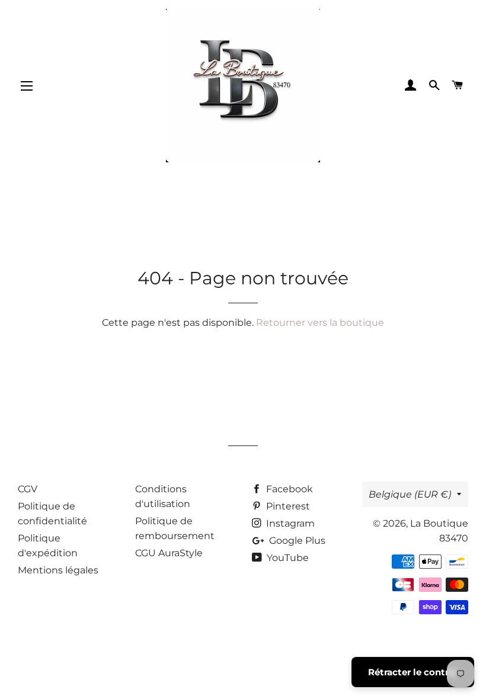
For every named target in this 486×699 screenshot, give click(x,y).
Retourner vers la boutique (320, 322)
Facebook (288, 489)
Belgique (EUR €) (410, 494)
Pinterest (287, 506)
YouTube (286, 557)
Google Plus (296, 540)
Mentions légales (58, 570)
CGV (27, 489)
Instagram (289, 523)
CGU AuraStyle (169, 553)
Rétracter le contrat (413, 672)
